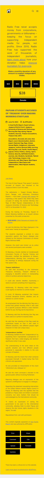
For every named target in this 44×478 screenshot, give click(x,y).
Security (18, 154)
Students (21, 156)
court (16, 141)
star (16, 156)
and (26, 139)
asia (29, 139)
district (32, 141)
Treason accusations (29, 133)
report (33, 151)
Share (28, 433)
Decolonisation (23, 141)
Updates (13, 452)
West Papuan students (27, 164)
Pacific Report (32, 149)
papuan (11, 151)
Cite (28, 439)
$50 (17, 84)
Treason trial (12, 136)
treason (24, 158)
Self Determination (27, 154)
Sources (18, 133)
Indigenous (23, 145)
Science (11, 154)
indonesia (31, 145)
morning (35, 147)
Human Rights (13, 145)
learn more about (16, 59)
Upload (12, 446)
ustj (17, 160)
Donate (23, 100)
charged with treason (28, 196)
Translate (28, 446)
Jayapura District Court (16, 127)
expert (10, 143)
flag (22, 143)
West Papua (24, 160)
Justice (18, 147)
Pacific (24, 149)
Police (17, 151)
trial (28, 158)
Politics (22, 151)
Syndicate (28, 156)
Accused (21, 139)
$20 (8, 84)
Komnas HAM (26, 147)
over (19, 149)
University (12, 160)
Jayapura (11, 147)
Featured (17, 143)
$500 (36, 84)
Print (12, 433)
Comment (13, 439)
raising (27, 151)
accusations (12, 139)
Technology (16, 158)
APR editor (28, 122)
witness (11, 166)
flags (25, 143)
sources (11, 156)
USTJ (20, 136)
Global (30, 143)
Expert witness (29, 125)
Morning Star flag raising (17, 131)
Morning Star (13, 149)
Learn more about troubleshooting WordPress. (21, 469)
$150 (27, 84)
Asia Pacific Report (16, 125)
